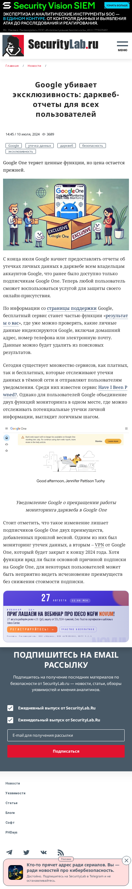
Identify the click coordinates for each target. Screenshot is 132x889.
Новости (13, 783)
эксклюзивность (20, 151)
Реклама (66, 859)
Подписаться (66, 751)
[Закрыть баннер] (126, 860)
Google (13, 145)
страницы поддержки (72, 308)
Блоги (10, 813)
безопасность (92, 145)
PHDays (11, 832)
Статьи (11, 803)
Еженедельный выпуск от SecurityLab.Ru (59, 720)
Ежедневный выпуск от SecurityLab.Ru (56, 708)
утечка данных (39, 145)
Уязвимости (15, 793)
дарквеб (66, 145)
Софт (10, 823)
